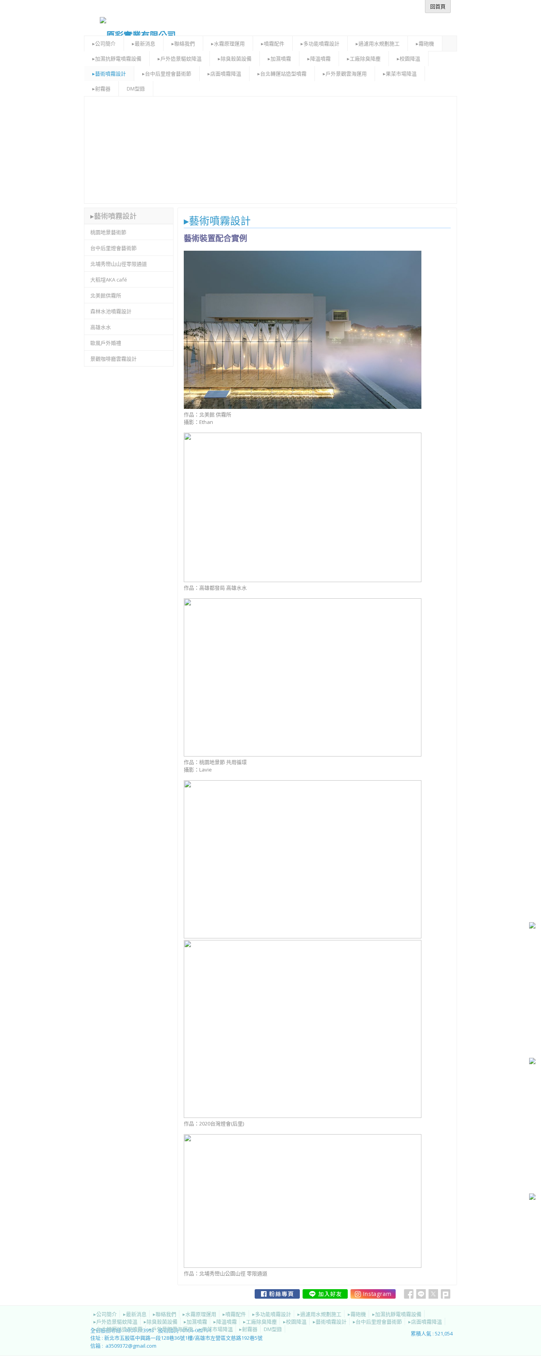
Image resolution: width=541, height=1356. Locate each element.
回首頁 (438, 6)
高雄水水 (100, 327)
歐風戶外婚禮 (105, 342)
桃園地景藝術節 (108, 232)
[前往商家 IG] (373, 1294)
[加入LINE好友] (325, 1294)
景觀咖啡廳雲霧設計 (113, 358)
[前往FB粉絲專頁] (277, 1294)
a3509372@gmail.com (130, 1345)
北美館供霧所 (105, 295)
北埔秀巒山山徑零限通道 (118, 263)
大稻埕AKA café (108, 279)
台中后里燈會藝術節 (113, 248)
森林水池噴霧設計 (110, 311)
